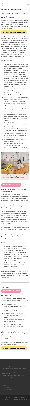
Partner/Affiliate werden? (7, 387)
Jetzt (11, 185)
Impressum (4, 385)
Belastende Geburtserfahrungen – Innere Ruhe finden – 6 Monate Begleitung (14, 373)
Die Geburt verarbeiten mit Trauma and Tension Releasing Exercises (14, 369)
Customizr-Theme (24, 399)
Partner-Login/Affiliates (7, 389)
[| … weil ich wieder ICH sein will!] (2, 4)
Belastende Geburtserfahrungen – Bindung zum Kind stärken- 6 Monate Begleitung (13, 376)
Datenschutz (5, 383)
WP (9, 399)
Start (2, 9)
